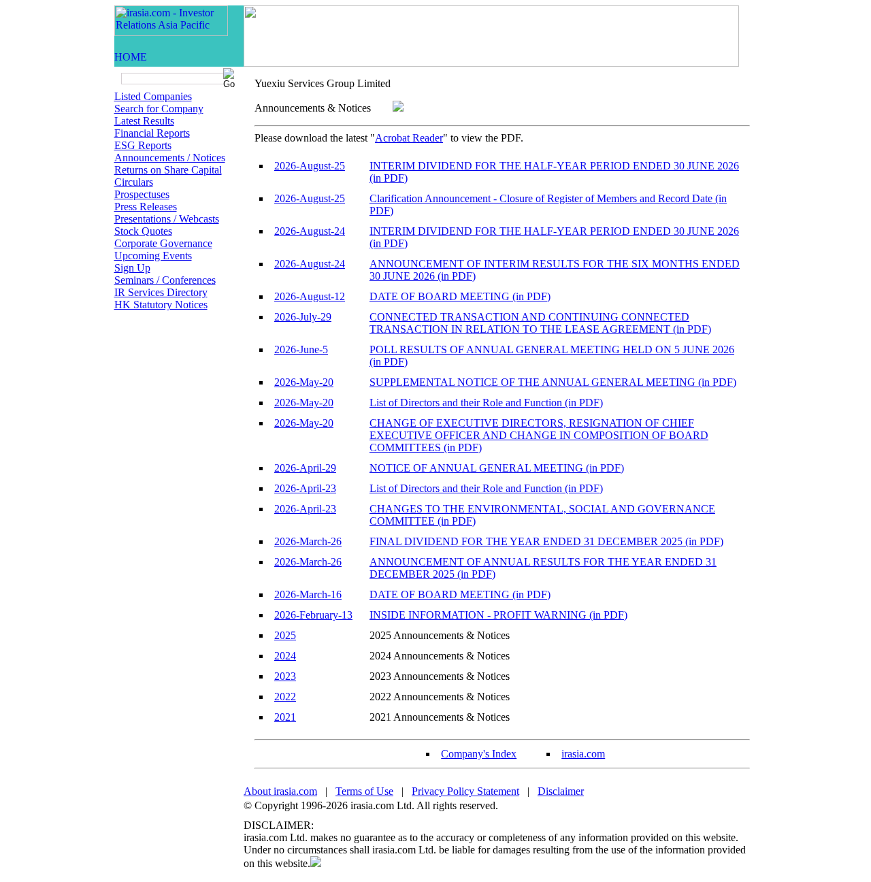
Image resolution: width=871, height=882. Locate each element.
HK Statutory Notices (161, 304)
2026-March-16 (308, 594)
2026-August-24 (309, 231)
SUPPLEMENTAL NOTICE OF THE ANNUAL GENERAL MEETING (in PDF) (552, 382)
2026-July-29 (302, 317)
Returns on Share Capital (168, 170)
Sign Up (132, 268)
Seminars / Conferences (165, 280)
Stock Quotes (143, 231)
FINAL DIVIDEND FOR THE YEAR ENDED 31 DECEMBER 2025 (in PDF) (546, 541)
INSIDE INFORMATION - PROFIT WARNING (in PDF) (498, 615)
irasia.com (583, 754)
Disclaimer (561, 791)
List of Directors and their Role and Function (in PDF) (486, 402)
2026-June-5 (301, 349)
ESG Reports (142, 145)
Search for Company (158, 108)
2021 (285, 717)
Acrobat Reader (409, 138)
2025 (285, 635)
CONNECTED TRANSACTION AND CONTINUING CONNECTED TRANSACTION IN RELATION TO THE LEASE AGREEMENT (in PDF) (540, 323)
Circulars (133, 182)
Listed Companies (153, 96)
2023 (285, 676)
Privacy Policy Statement (465, 791)
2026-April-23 (305, 488)
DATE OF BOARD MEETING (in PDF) (459, 296)
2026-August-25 (309, 166)
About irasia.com (280, 791)
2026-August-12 (309, 296)
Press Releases (145, 206)
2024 (285, 656)
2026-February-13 (313, 615)
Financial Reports (152, 133)
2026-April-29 (305, 468)
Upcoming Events (153, 255)
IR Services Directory (161, 292)
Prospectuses (141, 194)
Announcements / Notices (169, 157)
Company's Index (478, 754)
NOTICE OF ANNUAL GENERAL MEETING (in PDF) (496, 468)
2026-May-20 (303, 382)
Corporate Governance (163, 243)
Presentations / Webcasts (166, 219)
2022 (285, 696)
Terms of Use (364, 791)
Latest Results (144, 121)
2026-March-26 (308, 541)
